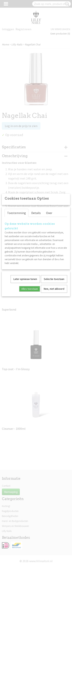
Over (49, 213)
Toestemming (16, 213)
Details (36, 213)
